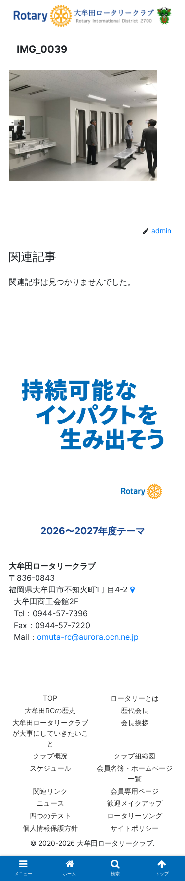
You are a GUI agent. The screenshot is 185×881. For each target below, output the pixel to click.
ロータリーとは (135, 698)
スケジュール (50, 768)
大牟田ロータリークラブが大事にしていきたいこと (50, 733)
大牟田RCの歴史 (50, 710)
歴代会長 (134, 710)
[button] (165, 834)
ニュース (50, 803)
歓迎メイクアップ (134, 803)
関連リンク (50, 791)
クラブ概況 (50, 756)
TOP (50, 698)
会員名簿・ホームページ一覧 (135, 773)
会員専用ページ (135, 791)
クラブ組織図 (134, 756)
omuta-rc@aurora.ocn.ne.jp (88, 637)
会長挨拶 (134, 722)
